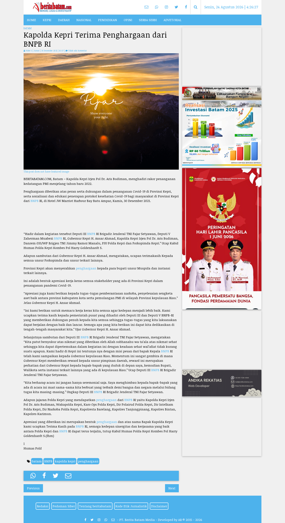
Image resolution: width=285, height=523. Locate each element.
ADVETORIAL (172, 20)
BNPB (34, 201)
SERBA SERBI (148, 20)
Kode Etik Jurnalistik (131, 506)
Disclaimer (159, 506)
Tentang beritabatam (95, 506)
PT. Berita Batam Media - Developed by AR (150, 520)
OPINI (128, 20)
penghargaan (86, 268)
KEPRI (47, 20)
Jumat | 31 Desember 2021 (46, 50)
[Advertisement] (101, 217)
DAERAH (64, 20)
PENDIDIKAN (107, 20)
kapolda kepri (65, 461)
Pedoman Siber (64, 506)
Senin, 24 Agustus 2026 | (231, 6)
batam (37, 461)
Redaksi (42, 506)
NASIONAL (83, 20)
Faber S (29, 50)
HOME (31, 20)
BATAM (28, 28)
